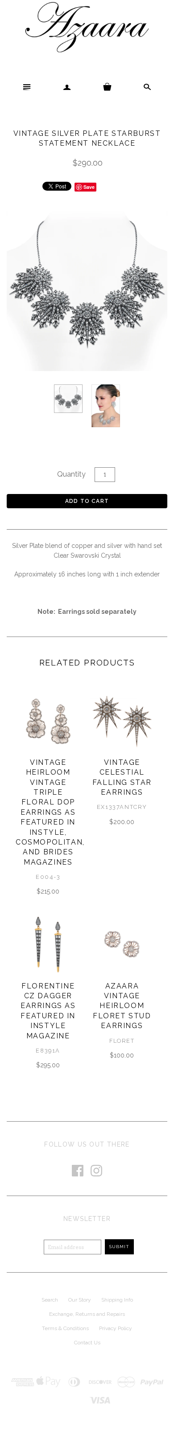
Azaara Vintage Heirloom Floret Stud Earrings (122, 1006)
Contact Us (87, 1342)
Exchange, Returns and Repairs (87, 1314)
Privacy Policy (115, 1328)
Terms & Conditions (65, 1328)
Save (89, 187)
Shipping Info (117, 1300)
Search (49, 1300)
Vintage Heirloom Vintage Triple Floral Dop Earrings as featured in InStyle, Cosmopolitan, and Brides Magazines (50, 812)
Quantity (71, 474)
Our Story (79, 1300)
